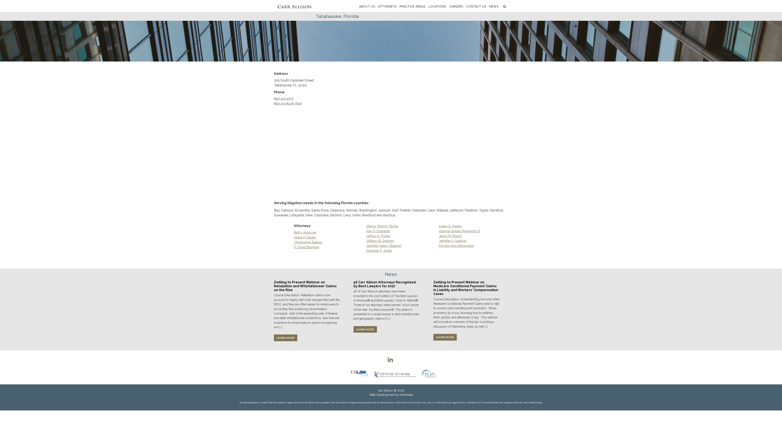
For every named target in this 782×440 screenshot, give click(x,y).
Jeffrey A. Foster (378, 236)
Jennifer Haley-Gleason (383, 246)
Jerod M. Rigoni (450, 236)
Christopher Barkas (308, 242)
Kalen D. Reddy (450, 226)
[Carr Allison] (294, 6)
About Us (367, 6)
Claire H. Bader (305, 237)
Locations (437, 6)
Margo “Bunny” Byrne (382, 226)
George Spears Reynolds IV (459, 231)
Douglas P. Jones (379, 251)
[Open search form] (504, 6)
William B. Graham (380, 241)
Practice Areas (412, 6)
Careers (456, 6)
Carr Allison (385, 390)
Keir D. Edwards (378, 231)
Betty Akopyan (305, 232)
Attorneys (387, 6)
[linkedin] (390, 359)
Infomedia (406, 394)
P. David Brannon (306, 247)
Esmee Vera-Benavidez (456, 246)
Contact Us (476, 6)
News (494, 6)
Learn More (286, 337)
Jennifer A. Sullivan (453, 241)
